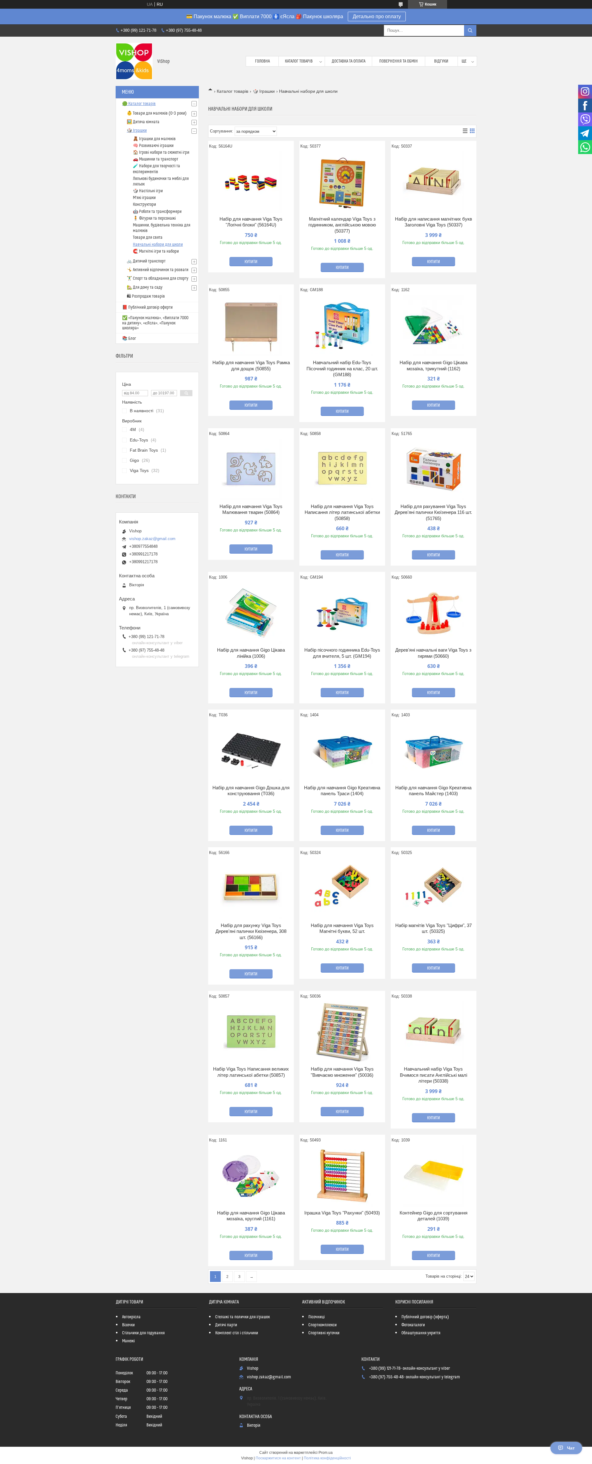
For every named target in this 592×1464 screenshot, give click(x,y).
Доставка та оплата (348, 61)
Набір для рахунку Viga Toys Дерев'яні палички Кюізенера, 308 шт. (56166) (251, 931)
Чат (571, 1448)
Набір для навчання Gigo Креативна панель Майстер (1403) (433, 790)
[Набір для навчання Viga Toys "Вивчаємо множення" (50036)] (342, 1032)
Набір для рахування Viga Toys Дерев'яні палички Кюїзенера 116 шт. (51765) (433, 512)
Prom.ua (326, 1452)
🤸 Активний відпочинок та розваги (157, 269)
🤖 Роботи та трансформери (157, 211)
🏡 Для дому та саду (144, 287)
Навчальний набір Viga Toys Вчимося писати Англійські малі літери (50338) (433, 1075)
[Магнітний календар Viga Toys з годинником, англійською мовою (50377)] (342, 182)
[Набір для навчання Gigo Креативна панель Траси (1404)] (342, 751)
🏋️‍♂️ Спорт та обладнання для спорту (157, 278)
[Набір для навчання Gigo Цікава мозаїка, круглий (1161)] (251, 1176)
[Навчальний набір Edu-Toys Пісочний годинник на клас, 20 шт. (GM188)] (342, 325)
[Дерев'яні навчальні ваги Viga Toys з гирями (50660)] (433, 613)
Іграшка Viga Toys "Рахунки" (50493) (342, 1212)
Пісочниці (316, 1317)
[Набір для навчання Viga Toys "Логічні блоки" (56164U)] (251, 182)
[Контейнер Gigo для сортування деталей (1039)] (433, 1176)
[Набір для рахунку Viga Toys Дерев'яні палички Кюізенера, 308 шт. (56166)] (251, 888)
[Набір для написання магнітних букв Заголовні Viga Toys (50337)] (433, 182)
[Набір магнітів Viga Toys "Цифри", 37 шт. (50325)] (433, 888)
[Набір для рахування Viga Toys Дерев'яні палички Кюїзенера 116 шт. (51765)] (433, 469)
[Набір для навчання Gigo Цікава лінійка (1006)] (251, 613)
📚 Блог (129, 338)
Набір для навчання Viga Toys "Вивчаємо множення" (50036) (342, 1072)
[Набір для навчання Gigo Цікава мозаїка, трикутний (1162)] (433, 325)
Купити (251, 261)
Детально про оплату (377, 16)
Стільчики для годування (143, 1333)
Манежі (128, 1341)
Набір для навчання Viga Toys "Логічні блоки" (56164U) (251, 222)
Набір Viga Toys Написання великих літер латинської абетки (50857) (251, 1072)
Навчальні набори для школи (158, 244)
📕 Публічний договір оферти (147, 307)
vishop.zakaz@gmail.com (152, 538)
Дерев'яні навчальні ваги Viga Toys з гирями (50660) (433, 653)
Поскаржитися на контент (278, 1458)
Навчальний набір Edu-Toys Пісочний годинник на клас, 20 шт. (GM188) (342, 368)
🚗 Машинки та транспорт (155, 159)
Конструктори (144, 204)
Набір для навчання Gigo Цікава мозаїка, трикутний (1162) (433, 365)
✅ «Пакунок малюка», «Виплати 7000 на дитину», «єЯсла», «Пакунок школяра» (155, 323)
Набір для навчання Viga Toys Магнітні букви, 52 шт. (342, 928)
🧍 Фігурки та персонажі (154, 218)
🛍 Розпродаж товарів (146, 296)
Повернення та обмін (398, 61)
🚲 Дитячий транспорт (146, 261)
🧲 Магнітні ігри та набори (156, 251)
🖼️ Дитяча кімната (143, 122)
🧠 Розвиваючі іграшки (153, 145)
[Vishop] (134, 61)
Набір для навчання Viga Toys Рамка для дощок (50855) (251, 365)
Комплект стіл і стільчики (236, 1333)
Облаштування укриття (420, 1333)
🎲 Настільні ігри (148, 191)
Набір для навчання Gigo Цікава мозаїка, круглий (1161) (251, 1216)
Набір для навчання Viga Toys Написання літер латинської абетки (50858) (342, 512)
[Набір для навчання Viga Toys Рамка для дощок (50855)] (251, 325)
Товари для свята (147, 237)
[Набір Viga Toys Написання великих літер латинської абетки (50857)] (251, 1032)
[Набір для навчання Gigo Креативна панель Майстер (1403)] (433, 751)
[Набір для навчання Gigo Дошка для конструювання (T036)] (251, 751)
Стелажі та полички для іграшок (242, 1317)
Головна (262, 61)
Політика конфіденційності (327, 1458)
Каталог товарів (299, 61)
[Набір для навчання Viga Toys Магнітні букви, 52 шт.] (342, 888)
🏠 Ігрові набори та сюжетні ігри (161, 152)
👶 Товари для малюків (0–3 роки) (157, 113)
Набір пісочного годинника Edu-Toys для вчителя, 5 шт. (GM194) (342, 653)
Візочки (128, 1325)
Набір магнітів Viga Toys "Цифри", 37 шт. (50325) (433, 928)
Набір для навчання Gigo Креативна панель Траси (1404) (342, 790)
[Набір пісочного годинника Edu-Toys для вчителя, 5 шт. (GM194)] (342, 613)
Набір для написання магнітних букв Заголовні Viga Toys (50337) (433, 222)
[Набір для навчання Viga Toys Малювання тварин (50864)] (251, 469)
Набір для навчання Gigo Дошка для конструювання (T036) (251, 790)
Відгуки (441, 61)
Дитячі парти (226, 1325)
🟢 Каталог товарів (139, 103)
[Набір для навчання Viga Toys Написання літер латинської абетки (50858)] (342, 469)
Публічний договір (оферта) (425, 1317)
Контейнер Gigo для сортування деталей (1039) (433, 1216)
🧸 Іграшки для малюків (154, 138)
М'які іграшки (144, 197)
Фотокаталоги (413, 1325)
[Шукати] (470, 30)
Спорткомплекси (322, 1325)
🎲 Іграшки (264, 91)
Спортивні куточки (323, 1333)
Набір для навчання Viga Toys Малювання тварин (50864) (251, 509)
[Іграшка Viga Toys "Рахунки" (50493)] (342, 1176)
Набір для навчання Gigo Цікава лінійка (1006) (251, 653)
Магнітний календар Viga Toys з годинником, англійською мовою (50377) (342, 225)
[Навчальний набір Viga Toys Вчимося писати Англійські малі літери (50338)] (433, 1032)
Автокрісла (131, 1317)
